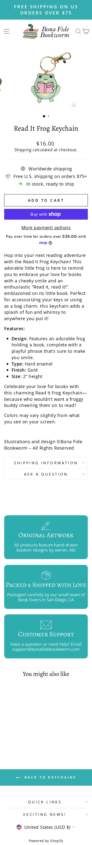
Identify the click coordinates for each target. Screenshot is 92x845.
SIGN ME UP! (46, 433)
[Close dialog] (66, 399)
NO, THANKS (46, 440)
